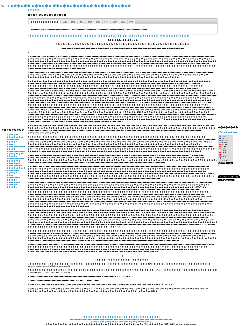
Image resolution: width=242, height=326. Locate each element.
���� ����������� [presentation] (45, 22)
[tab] (45, 22)
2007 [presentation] (115, 22)
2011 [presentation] (81, 22)
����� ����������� (104, 322)
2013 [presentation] (65, 22)
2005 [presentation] (131, 22)
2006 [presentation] (123, 22)
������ (12, 180)
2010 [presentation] (90, 22)
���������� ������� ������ (15, 139)
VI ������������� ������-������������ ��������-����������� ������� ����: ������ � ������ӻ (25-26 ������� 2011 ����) (108, 36)
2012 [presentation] (73, 22)
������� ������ (140, 322)
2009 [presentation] (98, 22)
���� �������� (149, 317)
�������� (13, 182)
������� (13, 135)
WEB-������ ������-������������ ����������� (66, 6)
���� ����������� (83, 319)
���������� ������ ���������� (15, 156)
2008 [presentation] (106, 22)
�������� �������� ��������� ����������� (127, 319)
